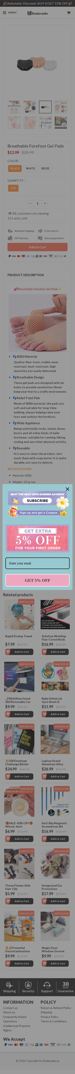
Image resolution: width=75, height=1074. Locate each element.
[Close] (67, 489)
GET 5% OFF (37, 580)
